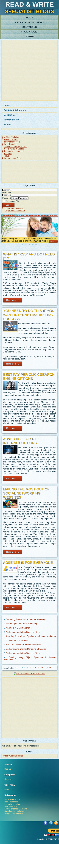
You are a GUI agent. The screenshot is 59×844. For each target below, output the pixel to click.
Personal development (14, 151)
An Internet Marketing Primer (19, 628)
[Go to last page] (49, 667)
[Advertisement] (29, 70)
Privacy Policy (29, 31)
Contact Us (29, 27)
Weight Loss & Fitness (13, 158)
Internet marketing (12, 142)
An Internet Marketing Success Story (23, 632)
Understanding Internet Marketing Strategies (26, 649)
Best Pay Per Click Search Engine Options (28, 376)
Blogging (8, 153)
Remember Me (12, 201)
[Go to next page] (43, 667)
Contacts (8, 779)
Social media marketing (14, 149)
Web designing (10, 144)
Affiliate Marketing (12, 137)
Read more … (12, 300)
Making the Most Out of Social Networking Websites (26, 493)
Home (29, 17)
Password (6, 198)
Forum (29, 36)
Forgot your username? (15, 211)
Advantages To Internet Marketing (21, 623)
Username (6, 192)
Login (6, 789)
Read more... (53, 241)
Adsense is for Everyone (28, 562)
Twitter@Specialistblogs (12, 756)
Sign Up (7, 769)
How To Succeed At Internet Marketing (23, 645)
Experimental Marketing (17, 640)
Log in (8, 205)
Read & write (29, 4)
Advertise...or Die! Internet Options (21, 441)
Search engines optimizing (15, 146)
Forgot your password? (14, 208)
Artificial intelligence (29, 22)
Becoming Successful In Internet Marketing (25, 619)
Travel (7, 156)
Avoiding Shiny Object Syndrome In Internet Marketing (31, 636)
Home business (11, 139)
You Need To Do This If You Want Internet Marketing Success (28, 315)
